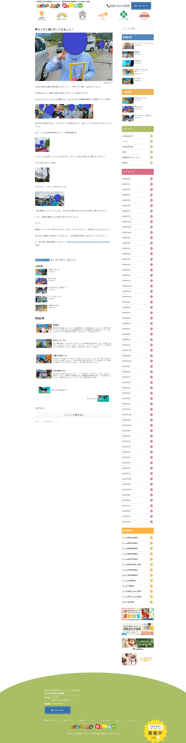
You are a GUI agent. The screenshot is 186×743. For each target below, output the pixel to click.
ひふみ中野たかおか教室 (131, 597)
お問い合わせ (142, 6)
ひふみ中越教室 (128, 586)
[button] (151, 28)
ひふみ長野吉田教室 (130, 543)
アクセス (117, 720)
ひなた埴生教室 (128, 602)
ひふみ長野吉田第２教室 (131, 564)
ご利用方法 (81, 720)
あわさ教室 (56, 260)
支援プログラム (67, 720)
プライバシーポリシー (132, 720)
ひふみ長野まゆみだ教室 (131, 591)
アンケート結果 (104, 720)
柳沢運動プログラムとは (51, 720)
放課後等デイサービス (43, 260)
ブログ (92, 720)
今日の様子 (72, 260)
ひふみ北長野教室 (129, 581)
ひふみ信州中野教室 (130, 559)
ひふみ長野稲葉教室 (130, 548)
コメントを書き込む (74, 415)
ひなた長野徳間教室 (130, 575)
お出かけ (64, 260)
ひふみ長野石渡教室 (130, 538)
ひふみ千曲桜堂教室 (130, 570)
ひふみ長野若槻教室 (130, 554)
